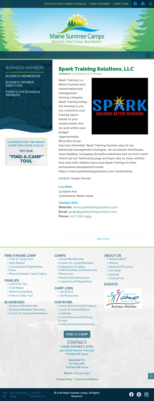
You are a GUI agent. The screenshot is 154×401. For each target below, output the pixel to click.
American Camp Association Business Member (123, 298)
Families (12, 280)
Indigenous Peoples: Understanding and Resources (77, 268)
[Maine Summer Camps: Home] (77, 29)
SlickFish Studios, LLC (38, 395)
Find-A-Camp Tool (21, 259)
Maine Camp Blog (20, 291)
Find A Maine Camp (20, 256)
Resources (66, 273)
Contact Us (116, 278)
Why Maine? (17, 263)
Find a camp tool (26, 151)
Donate (111, 284)
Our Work (63, 302)
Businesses (15, 302)
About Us (112, 256)
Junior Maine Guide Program (78, 305)
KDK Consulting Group (18, 395)
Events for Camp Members (76, 263)
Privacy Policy (64, 379)
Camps (60, 256)
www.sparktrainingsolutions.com (95, 207)
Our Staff (115, 270)
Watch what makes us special (67, 4)
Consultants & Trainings (87, 73)
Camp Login (120, 4)
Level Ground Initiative (74, 309)
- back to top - (103, 238)
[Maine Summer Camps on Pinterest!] (142, 4)
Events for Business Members (23, 93)
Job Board (66, 291)
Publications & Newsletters (77, 324)
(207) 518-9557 (81, 373)
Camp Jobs (63, 288)
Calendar (65, 313)
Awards (114, 274)
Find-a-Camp (77, 334)
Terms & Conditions (86, 379)
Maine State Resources (74, 277)
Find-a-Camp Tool (21, 295)
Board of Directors (121, 266)
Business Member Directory (20, 84)
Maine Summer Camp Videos (28, 273)
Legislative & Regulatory (75, 281)
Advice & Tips (18, 283)
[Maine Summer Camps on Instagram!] (150, 4)
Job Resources (68, 295)
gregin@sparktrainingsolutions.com (92, 212)
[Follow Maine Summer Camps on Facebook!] (135, 4)
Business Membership (23, 76)
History (114, 263)
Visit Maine (16, 287)
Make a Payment (100, 4)
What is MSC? (118, 259)
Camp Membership (71, 259)
